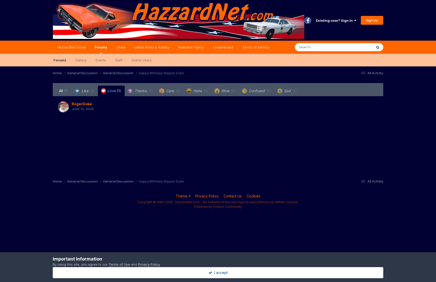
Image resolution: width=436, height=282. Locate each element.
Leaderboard (223, 47)
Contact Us (233, 196)
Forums (101, 47)
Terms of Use (119, 264)
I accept (220, 272)
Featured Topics (191, 47)
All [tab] (63, 91)
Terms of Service (255, 47)
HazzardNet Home (71, 47)
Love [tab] (114, 91)
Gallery (81, 60)
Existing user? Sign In (335, 20)
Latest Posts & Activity (151, 47)
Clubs (120, 47)
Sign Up (372, 20)
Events (101, 60)
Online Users (141, 60)
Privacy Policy (207, 196)
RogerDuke (82, 104)
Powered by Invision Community (218, 207)
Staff (118, 60)
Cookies (253, 196)
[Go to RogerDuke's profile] (63, 106)
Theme (182, 196)
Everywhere (356, 47)
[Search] (377, 47)
